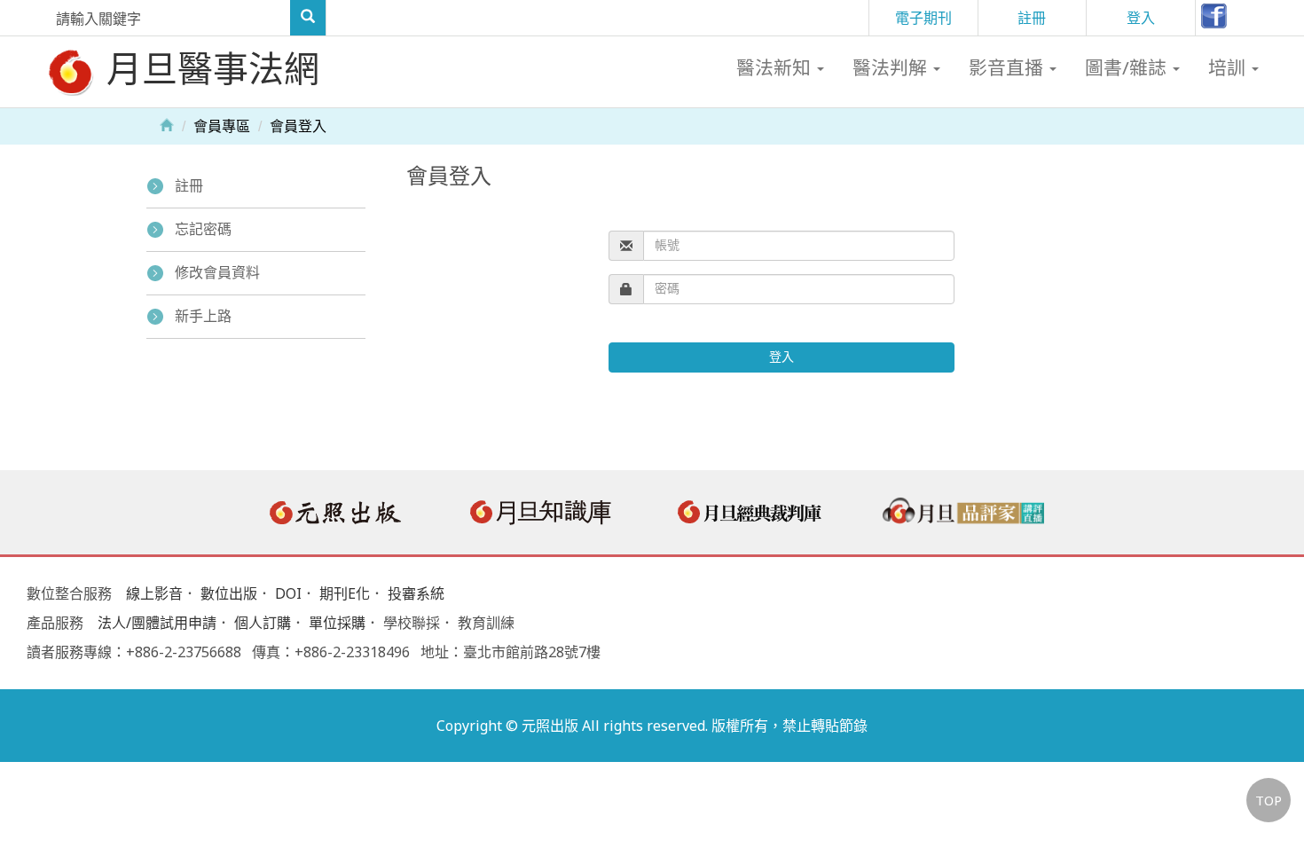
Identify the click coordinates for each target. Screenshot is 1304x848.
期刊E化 (344, 593)
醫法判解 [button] (891, 67)
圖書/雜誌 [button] (1128, 67)
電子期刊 (923, 17)
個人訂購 (262, 622)
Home (167, 124)
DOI (288, 593)
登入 (1141, 17)
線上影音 (154, 593)
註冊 (1031, 17)
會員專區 (221, 126)
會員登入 (298, 126)
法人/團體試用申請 (157, 622)
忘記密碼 (203, 229)
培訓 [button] (1229, 67)
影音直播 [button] (1008, 67)
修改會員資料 (217, 272)
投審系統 (416, 593)
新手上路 (203, 316)
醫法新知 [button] (775, 67)
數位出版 (228, 593)
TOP (1268, 800)
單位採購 (337, 622)
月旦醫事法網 (208, 67)
